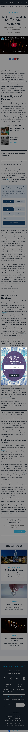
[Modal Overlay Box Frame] (14, 366)
